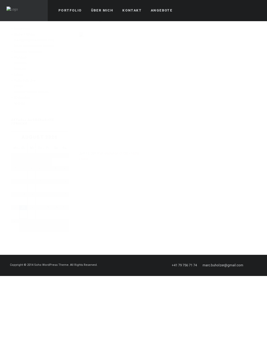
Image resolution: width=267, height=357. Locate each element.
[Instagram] (255, 265)
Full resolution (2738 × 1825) (118, 153)
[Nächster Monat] (64, 137)
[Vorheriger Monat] (15, 137)
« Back (83, 159)
